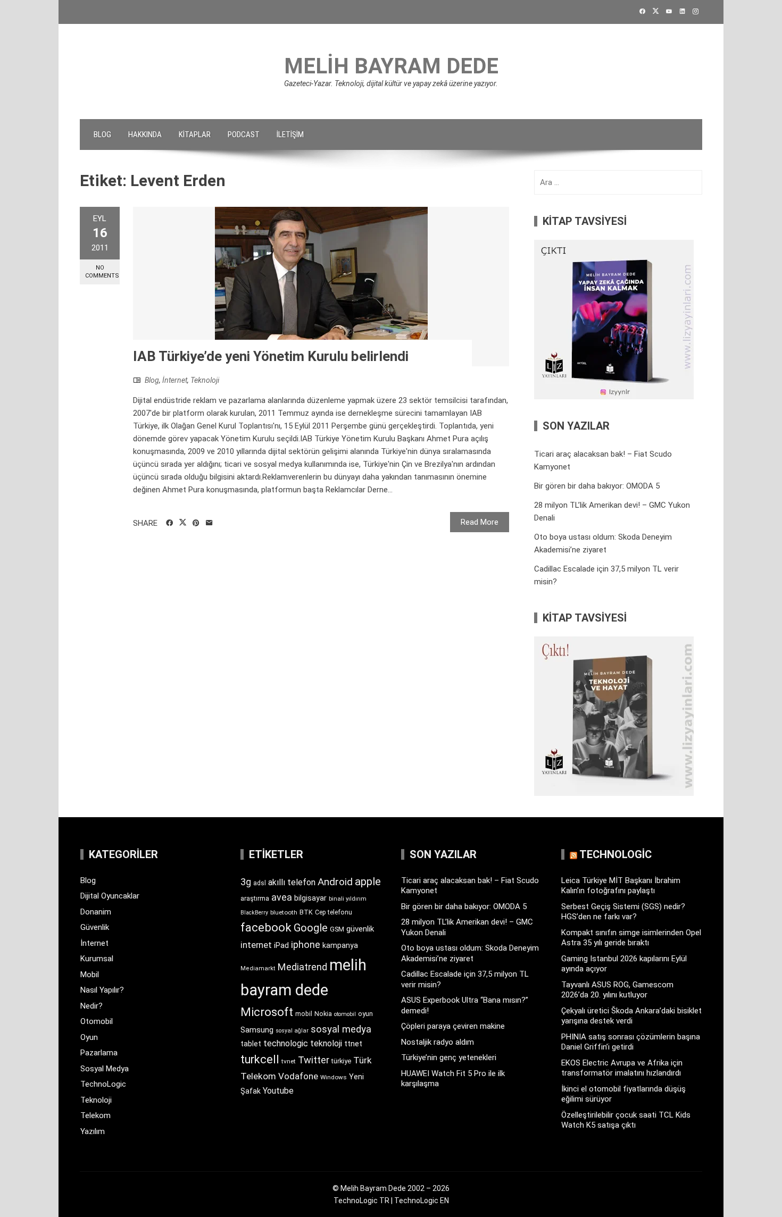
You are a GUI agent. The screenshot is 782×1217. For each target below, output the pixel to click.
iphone (305, 944)
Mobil (89, 974)
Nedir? (91, 1006)
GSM (337, 929)
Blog (102, 134)
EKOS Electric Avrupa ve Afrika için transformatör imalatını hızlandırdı (622, 1068)
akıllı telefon (291, 882)
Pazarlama (99, 1052)
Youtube (278, 1091)
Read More (479, 522)
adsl (259, 883)
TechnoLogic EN (421, 1200)
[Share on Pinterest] (196, 523)
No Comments (102, 271)
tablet (250, 1043)
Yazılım (92, 1131)
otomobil (345, 1014)
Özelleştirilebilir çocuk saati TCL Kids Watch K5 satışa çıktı (626, 1120)
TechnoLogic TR (361, 1200)
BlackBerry (254, 912)
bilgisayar (310, 898)
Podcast (244, 134)
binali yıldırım (348, 898)
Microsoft (266, 1012)
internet (256, 945)
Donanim (95, 912)
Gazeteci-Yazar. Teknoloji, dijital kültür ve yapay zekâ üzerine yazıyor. (391, 83)
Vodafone (298, 1076)
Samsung (256, 1030)
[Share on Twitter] (182, 522)
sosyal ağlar (292, 1030)
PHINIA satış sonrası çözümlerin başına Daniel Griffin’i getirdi (630, 1042)
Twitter (313, 1059)
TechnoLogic (103, 1084)
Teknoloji (204, 380)
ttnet (353, 1043)
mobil (303, 1014)
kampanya (340, 945)
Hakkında (145, 134)
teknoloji (326, 1043)
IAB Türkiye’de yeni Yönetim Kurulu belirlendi (271, 356)
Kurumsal (96, 958)
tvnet (288, 1061)
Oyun (89, 1037)
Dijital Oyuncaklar (109, 896)
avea (281, 897)
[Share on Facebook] (169, 523)
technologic (285, 1043)
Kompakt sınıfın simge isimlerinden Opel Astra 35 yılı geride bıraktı (631, 938)
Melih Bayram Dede (391, 66)
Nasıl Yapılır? (102, 990)
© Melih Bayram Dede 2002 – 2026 (391, 1188)
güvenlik (360, 929)
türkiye (341, 1061)
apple (368, 881)
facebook (266, 927)
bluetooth (283, 912)
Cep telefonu (333, 912)
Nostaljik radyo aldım (437, 1042)
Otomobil (96, 1021)
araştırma (254, 898)
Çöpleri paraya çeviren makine (453, 1026)
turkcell (259, 1059)
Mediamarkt (258, 968)
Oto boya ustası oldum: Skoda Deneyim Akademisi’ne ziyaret (470, 953)
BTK (306, 912)
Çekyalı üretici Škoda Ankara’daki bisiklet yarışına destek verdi (631, 1016)
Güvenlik (94, 927)
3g (245, 881)
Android (335, 882)
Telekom (95, 1115)
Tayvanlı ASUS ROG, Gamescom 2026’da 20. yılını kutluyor (617, 990)
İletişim (290, 134)
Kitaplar (195, 134)
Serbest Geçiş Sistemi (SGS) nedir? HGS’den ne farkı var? (623, 912)
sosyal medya (341, 1029)
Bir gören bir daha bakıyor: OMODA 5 (597, 486)
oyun (365, 1014)
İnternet (174, 380)
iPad (281, 945)
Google (311, 927)
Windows (333, 1077)
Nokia (323, 1014)
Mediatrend (302, 966)
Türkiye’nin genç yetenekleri (448, 1057)
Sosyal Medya (104, 1068)
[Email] (209, 523)
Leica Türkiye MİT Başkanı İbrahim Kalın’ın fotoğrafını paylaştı (620, 886)
